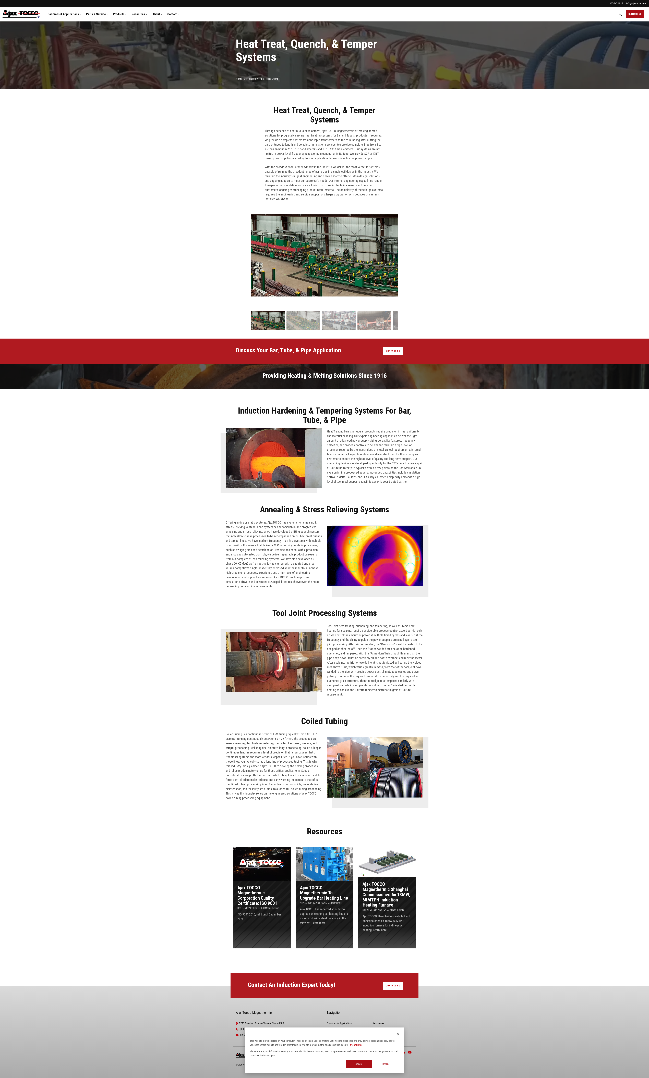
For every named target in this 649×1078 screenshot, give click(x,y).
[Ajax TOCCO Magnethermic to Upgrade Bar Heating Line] (324, 897)
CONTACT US (634, 14)
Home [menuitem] (239, 78)
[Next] (392, 259)
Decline (386, 1064)
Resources (138, 14)
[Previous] (256, 259)
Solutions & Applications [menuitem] (339, 1023)
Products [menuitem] (251, 78)
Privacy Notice (356, 1045)
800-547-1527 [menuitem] (616, 3)
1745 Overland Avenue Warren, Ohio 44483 (261, 1023)
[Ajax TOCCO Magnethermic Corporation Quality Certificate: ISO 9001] (262, 897)
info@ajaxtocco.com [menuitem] (636, 3)
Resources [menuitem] (378, 1023)
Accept (358, 1064)
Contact (172, 14)
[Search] (620, 14)
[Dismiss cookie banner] (398, 1034)
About (156, 14)
